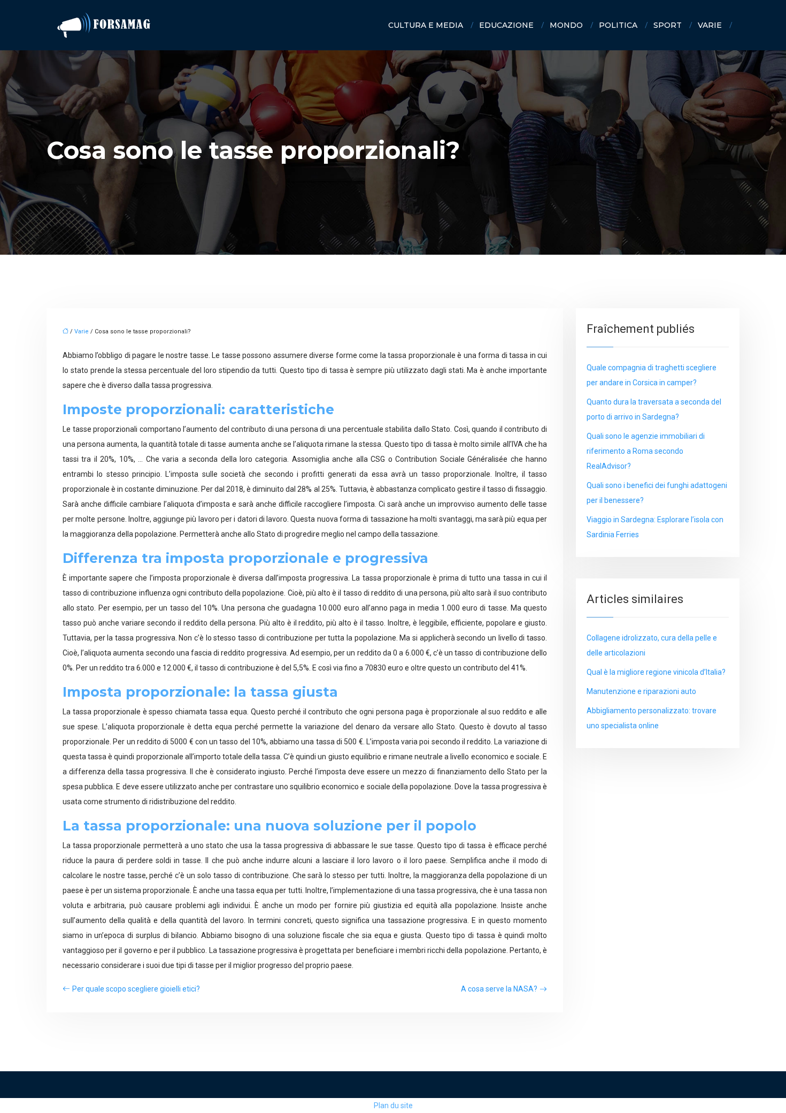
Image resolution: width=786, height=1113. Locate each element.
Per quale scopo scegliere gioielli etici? (136, 989)
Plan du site (393, 1105)
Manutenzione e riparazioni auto (641, 691)
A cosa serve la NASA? (499, 989)
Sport (667, 25)
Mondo (566, 25)
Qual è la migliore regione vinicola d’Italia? (656, 672)
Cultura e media (425, 25)
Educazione (506, 25)
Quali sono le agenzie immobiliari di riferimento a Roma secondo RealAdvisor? (646, 451)
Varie (710, 25)
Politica (618, 25)
